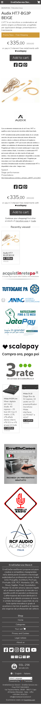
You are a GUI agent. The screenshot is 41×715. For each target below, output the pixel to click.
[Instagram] (17, 651)
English (18, 673)
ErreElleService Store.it (21, 2)
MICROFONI (5, 8)
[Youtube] (34, 651)
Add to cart (20, 57)
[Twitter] (11, 651)
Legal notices (20, 638)
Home (20, 620)
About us (20, 642)
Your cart (19, 629)
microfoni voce (22, 221)
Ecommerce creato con (20, 700)
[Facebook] (6, 651)
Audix (33, 221)
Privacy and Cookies (20, 633)
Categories (20, 624)
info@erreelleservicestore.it (20, 697)
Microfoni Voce (17, 8)
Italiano (27, 673)
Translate (28, 681)
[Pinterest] (22, 651)
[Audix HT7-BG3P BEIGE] (20, 90)
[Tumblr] (28, 651)
